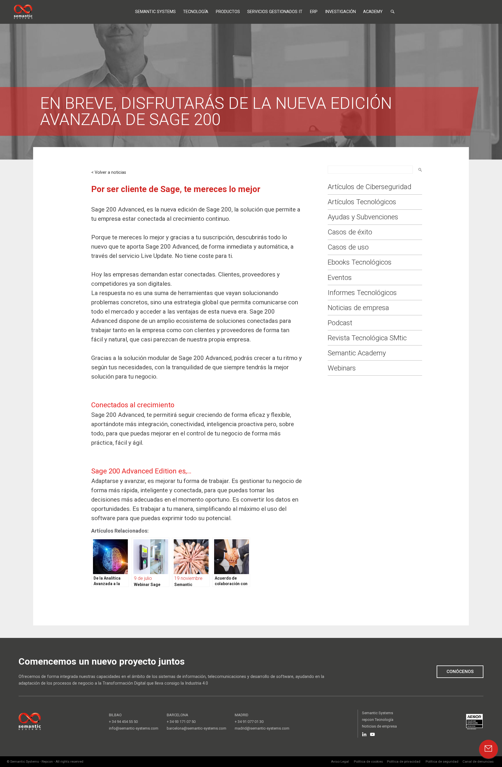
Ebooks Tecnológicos (360, 262)
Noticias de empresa (358, 308)
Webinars (342, 368)
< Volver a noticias (108, 172)
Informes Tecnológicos (362, 293)
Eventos (340, 278)
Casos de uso (348, 247)
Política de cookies (368, 761)
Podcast (340, 323)
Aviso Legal (340, 761)
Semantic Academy (357, 353)
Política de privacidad (403, 761)
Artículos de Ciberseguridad (369, 187)
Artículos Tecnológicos (362, 202)
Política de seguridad (442, 761)
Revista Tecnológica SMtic (367, 338)
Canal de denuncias (478, 761)
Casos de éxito (350, 232)
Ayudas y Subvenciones (363, 217)
